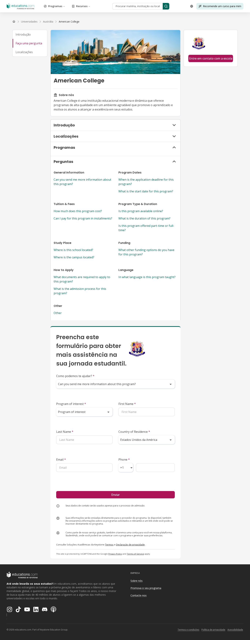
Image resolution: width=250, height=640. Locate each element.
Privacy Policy (115, 553)
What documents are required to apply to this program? (82, 279)
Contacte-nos (138, 595)
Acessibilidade (235, 629)
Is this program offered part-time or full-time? (146, 228)
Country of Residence (134, 432)
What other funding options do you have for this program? (146, 252)
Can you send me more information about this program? (82, 182)
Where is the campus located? (74, 257)
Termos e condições (188, 629)
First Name (127, 404)
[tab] (30, 34)
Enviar (115, 495)
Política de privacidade (213, 629)
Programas (55, 6)
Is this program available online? (140, 211)
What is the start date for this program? (145, 191)
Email (61, 460)
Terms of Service (135, 553)
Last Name (64, 432)
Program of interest (71, 404)
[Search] (166, 6)
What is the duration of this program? (144, 218)
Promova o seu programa (145, 588)
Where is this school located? (73, 250)
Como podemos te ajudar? (75, 376)
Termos (109, 544)
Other (58, 313)
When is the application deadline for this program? (146, 182)
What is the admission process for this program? (80, 291)
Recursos (81, 6)
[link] (69, 21)
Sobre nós (136, 580)
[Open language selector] (191, 6)
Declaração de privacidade (130, 544)
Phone (124, 460)
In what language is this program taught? (147, 277)
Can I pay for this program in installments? (83, 218)
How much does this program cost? (78, 211)
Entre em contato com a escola (210, 58)
